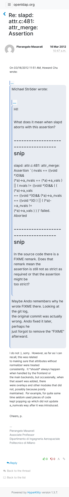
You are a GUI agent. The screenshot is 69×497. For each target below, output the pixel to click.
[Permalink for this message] (64, 458)
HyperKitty (34, 492)
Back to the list (16, 477)
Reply (13, 462)
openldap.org (24, 4)
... (12, 83)
